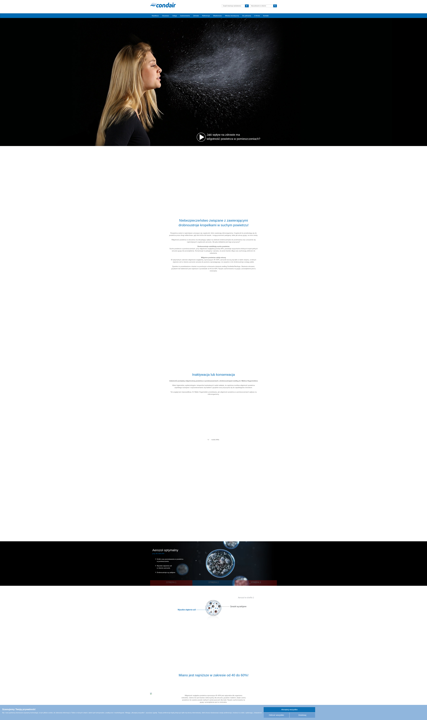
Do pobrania (246, 16)
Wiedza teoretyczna (232, 16)
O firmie (257, 16)
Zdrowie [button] (196, 16)
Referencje (206, 16)
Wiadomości (217, 16)
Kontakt (266, 16)
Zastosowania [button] (185, 16)
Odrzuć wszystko (276, 715)
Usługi (174, 16)
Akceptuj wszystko (289, 709)
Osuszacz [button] (165, 16)
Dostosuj (302, 715)
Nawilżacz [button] (155, 16)
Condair (163, 5)
